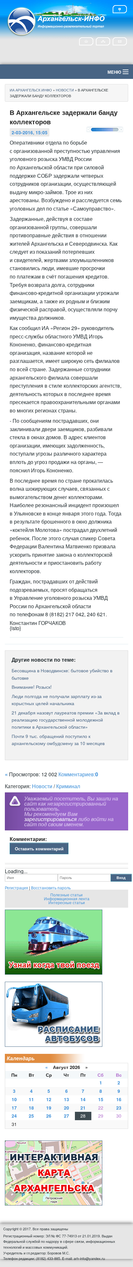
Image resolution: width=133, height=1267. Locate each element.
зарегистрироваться (50, 819)
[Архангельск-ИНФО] (56, 20)
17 (14, 1107)
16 (118, 1099)
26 (48, 1115)
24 (14, 1115)
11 (31, 1099)
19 (48, 1107)
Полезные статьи (66, 894)
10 (14, 1099)
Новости (42, 786)
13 (66, 1099)
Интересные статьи (66, 902)
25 (31, 1115)
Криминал (68, 786)
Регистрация (16, 887)
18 (31, 1107)
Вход (121, 877)
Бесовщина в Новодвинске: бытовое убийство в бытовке (62, 674)
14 (83, 1099)
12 (48, 1099)
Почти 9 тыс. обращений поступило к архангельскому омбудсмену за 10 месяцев (58, 739)
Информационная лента (66, 898)
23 (118, 1107)
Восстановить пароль (51, 887)
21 (83, 1107)
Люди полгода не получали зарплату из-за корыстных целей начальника (57, 699)
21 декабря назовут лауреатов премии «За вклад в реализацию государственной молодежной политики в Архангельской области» (65, 719)
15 (100, 1099)
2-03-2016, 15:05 (29, 132)
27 (66, 1115)
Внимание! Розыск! (32, 687)
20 (66, 1107)
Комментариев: (78, 774)
